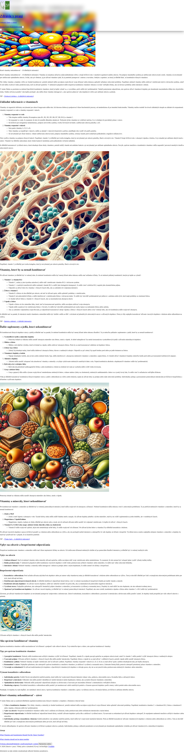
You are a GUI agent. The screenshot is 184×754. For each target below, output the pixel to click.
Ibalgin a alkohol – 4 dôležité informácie (18, 321)
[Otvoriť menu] (1, 30)
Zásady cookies (33, 744)
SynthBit (51, 746)
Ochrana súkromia (6, 744)
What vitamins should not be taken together (14, 739)
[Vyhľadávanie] (23, 27)
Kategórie (13, 27)
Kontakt (19, 27)
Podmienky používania (20, 744)
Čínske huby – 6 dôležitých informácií (17, 539)
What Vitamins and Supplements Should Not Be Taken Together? (22, 735)
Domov (2, 27)
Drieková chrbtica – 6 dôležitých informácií (19, 96)
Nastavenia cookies (45, 744)
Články (7, 27)
